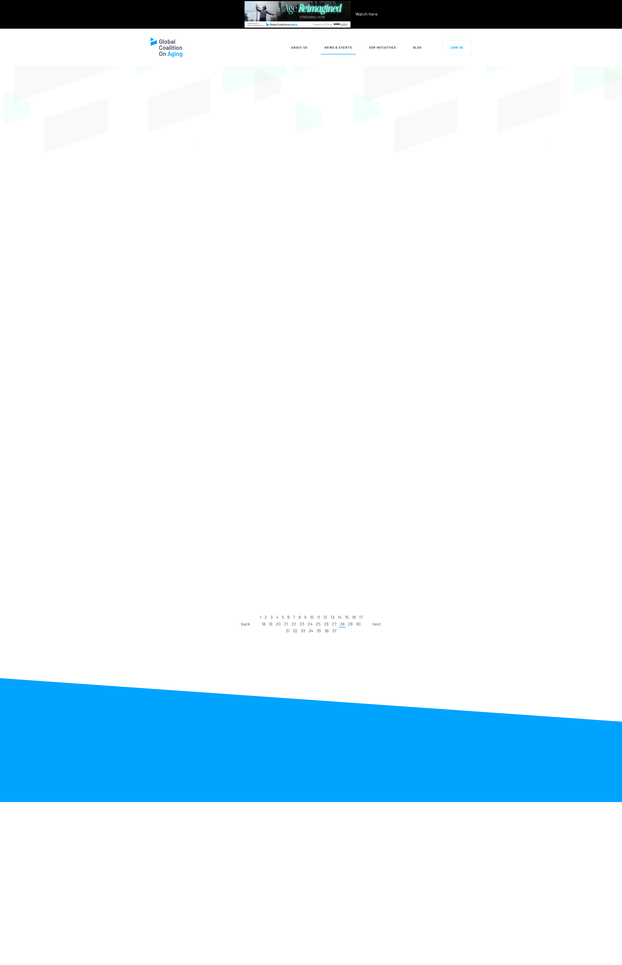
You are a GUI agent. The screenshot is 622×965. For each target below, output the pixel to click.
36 (326, 630)
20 (278, 623)
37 (334, 630)
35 (319, 630)
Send (445, 954)
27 (334, 623)
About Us (299, 47)
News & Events (338, 47)
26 (326, 623)
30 (358, 623)
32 (295, 630)
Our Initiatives (382, 47)
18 (263, 623)
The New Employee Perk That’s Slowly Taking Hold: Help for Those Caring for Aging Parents (308, 566)
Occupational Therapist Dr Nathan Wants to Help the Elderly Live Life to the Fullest (305, 317)
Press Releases (314, 136)
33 (303, 630)
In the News (274, 136)
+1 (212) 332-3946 (205, 955)
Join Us (456, 47)
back (245, 623)
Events (350, 136)
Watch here (366, 14)
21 (286, 623)
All (246, 136)
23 (302, 623)
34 (311, 630)
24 (310, 623)
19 (270, 623)
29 (350, 623)
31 (287, 630)
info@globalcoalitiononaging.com (221, 962)
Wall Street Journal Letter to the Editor (303, 174)
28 (342, 623)
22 (293, 623)
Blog (417, 47)
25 (318, 623)
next (376, 623)
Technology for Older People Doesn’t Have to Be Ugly (301, 252)
